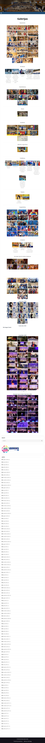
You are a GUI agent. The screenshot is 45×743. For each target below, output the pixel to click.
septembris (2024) (6, 513)
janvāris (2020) (5, 639)
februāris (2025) (6, 500)
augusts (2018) (5, 682)
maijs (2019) (5, 659)
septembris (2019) (6, 649)
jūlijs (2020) (5, 623)
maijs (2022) (5, 580)
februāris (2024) (6, 528)
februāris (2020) (6, 636)
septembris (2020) (6, 618)
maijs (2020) (5, 628)
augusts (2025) (5, 487)
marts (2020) (5, 633)
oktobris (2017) (6, 708)
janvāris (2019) (5, 669)
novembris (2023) (6, 536)
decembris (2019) (6, 641)
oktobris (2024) (6, 510)
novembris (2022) (6, 564)
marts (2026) (5, 469)
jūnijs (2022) (5, 577)
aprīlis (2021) (5, 605)
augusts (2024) (5, 515)
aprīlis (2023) (5, 551)
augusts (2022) (5, 572)
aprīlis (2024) (5, 523)
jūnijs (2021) (5, 603)
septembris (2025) (6, 485)
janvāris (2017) (5, 728)
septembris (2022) (6, 569)
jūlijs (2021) (5, 600)
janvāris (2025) (5, 503)
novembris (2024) (6, 508)
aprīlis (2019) (5, 662)
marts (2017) (5, 723)
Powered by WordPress (18, 741)
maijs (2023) (5, 549)
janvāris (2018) (5, 700)
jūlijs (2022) (5, 574)
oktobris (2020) (6, 615)
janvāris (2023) (5, 559)
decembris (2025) (6, 477)
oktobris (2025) (6, 482)
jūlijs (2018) (5, 685)
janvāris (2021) (5, 608)
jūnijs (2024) (5, 518)
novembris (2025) (6, 480)
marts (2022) (5, 585)
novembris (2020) (6, 613)
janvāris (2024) (5, 531)
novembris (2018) (6, 674)
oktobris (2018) (6, 677)
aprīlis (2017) (5, 721)
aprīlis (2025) (5, 495)
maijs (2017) (5, 718)
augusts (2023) (5, 544)
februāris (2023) (6, 557)
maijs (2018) (5, 690)
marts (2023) (5, 554)
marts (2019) (5, 664)
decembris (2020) (6, 610)
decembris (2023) (6, 533)
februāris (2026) (6, 472)
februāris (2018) (6, 698)
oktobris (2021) (6, 592)
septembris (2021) (6, 595)
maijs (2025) (5, 492)
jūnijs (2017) (5, 715)
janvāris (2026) (5, 474)
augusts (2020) (5, 621)
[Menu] (1, 13)
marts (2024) (5, 526)
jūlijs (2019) (5, 654)
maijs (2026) (5, 464)
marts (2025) (5, 498)
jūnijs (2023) (5, 546)
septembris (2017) (6, 710)
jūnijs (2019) (5, 656)
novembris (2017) (6, 705)
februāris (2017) (6, 726)
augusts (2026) (5, 459)
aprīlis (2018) (5, 692)
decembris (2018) (6, 672)
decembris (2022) (6, 562)
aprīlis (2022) (5, 582)
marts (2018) (5, 695)
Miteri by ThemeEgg (27, 741)
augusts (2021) (5, 598)
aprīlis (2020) (5, 631)
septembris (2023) (6, 541)
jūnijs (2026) (5, 462)
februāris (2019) (6, 667)
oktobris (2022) (6, 567)
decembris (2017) (6, 703)
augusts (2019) (5, 651)
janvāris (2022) (5, 590)
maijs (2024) (5, 521)
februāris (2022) (6, 587)
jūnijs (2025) (5, 490)
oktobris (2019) (6, 646)
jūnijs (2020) (5, 626)
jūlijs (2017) (5, 713)
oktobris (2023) (6, 539)
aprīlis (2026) (5, 467)
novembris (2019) (6, 644)
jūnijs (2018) (5, 687)
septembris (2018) (6, 680)
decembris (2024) (6, 505)
